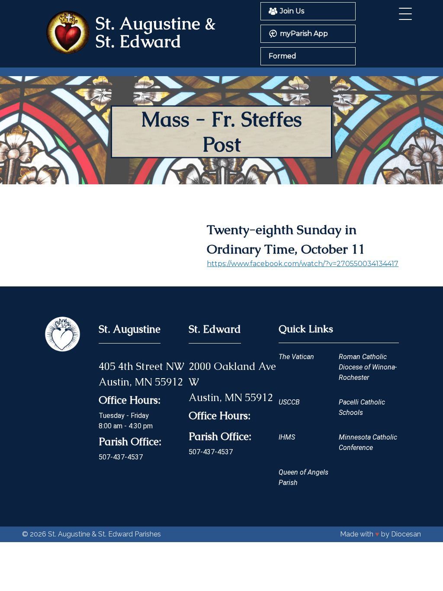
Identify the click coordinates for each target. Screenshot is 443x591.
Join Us (292, 11)
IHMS (287, 437)
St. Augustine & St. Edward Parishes (104, 534)
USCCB (289, 402)
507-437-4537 (121, 457)
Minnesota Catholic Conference (368, 442)
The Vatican (296, 357)
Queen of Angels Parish (303, 477)
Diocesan (406, 534)
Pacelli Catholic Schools (362, 407)
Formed (282, 56)
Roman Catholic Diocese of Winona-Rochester (368, 367)
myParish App (304, 33)
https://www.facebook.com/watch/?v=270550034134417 (302, 264)
